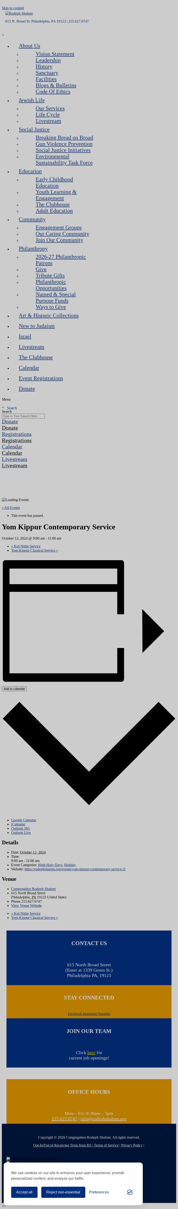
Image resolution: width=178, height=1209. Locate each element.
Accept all (24, 1192)
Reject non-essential (63, 1192)
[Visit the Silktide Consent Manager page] (129, 1192)
